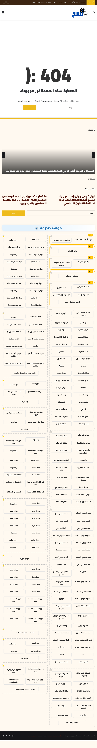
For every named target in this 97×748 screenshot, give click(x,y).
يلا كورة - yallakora (14, 481)
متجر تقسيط (61, 549)
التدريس (83, 460)
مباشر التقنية (61, 409)
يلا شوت (35, 239)
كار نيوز (61, 351)
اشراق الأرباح (61, 423)
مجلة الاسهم (83, 336)
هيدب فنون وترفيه (83, 501)
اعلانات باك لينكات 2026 (25, 632)
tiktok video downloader (14, 681)
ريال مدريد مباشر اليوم (36, 413)
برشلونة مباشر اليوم (14, 412)
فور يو (61, 598)
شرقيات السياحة (61, 416)
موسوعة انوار (83, 423)
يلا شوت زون (36, 651)
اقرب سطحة (14, 338)
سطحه (13, 317)
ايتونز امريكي (61, 528)
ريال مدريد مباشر (36, 254)
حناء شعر (61, 647)
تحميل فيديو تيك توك (14, 671)
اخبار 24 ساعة (61, 494)
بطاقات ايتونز (61, 625)
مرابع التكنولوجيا (61, 322)
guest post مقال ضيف (61, 675)
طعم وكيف (83, 402)
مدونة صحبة (83, 416)
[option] (48, 155)
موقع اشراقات (83, 294)
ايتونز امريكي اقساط (61, 591)
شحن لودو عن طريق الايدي (61, 617)
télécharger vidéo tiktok (25, 689)
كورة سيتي (13, 384)
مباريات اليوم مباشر (36, 247)
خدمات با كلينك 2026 (61, 698)
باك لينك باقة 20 (83, 690)
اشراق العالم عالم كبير (61, 460)
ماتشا (61, 654)
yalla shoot (13, 240)
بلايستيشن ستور (83, 632)
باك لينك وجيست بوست (83, 478)
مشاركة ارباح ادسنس (61, 240)
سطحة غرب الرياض (13, 331)
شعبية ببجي (83, 625)
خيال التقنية (83, 329)
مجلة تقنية (83, 487)
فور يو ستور (61, 564)
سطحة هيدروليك (14, 324)
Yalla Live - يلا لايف (14, 474)
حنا (83, 654)
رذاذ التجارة (61, 394)
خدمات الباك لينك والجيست (83, 674)
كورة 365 (35, 383)
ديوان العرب (61, 705)
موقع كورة (24, 558)
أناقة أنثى (61, 358)
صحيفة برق (61, 287)
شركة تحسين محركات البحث (61, 264)
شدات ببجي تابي (61, 520)
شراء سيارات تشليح (36, 353)
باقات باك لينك (61, 443)
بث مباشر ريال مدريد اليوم (14, 393)
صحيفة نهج (83, 351)
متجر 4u (83, 571)
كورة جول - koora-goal (35, 452)
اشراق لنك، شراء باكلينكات (83, 451)
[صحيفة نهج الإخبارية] (80, 12)
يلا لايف (24, 401)
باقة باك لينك (83, 261)
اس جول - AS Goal (14, 491)
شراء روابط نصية (83, 443)
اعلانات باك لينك (61, 715)
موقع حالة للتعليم (83, 494)
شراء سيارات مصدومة (13, 363)
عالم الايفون (83, 344)
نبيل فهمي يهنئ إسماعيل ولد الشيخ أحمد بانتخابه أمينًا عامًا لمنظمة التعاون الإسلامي (76, 200)
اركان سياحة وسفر (72, 301)
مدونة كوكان (61, 344)
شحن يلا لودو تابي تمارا (61, 583)
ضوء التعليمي (83, 286)
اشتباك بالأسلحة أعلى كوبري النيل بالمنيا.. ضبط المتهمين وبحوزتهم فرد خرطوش (58, 2)
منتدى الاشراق (83, 467)
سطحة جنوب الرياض (36, 338)
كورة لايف (35, 511)
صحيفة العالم (61, 501)
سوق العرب (83, 683)
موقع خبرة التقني (83, 358)
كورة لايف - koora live (35, 600)
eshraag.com (32, 735)
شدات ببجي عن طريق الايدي (61, 573)
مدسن (61, 365)
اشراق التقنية (61, 313)
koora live (14, 460)
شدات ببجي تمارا (61, 513)
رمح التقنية (83, 394)
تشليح (35, 346)
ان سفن (83, 322)
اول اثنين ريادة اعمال (83, 239)
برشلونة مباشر (14, 247)
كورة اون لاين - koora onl (35, 483)
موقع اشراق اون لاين (61, 294)
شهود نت (61, 402)
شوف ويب (61, 329)
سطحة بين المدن (35, 324)
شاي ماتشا (83, 661)
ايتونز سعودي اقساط (83, 535)
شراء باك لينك (83, 435)
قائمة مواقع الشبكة (55, 735)
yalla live (24, 429)
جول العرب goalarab (36, 391)
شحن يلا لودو (83, 615)
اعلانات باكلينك (72, 722)
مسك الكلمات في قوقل (83, 314)
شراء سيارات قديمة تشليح (24, 373)
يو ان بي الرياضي (61, 487)
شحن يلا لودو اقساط (61, 535)
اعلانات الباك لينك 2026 (61, 469)
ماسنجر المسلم (72, 275)
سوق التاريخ (61, 683)
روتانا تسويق (83, 373)
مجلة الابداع (61, 373)
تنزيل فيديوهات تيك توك (35, 681)
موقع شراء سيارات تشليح (13, 355)
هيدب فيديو (61, 387)
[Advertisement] (48, 40)
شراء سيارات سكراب (14, 346)
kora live (13, 503)
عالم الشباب (72, 250)
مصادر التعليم (61, 477)
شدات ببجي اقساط (83, 512)
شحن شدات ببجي (83, 605)
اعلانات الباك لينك (61, 450)
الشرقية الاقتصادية (61, 336)
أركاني (83, 409)
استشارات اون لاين (61, 380)
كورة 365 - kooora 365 (35, 491)
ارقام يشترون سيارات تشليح (35, 364)
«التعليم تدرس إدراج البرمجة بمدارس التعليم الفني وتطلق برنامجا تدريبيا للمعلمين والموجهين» (24, 200)
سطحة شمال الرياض (35, 331)
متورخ (83, 365)
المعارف (83, 387)
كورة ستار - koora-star (13, 442)
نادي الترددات (83, 380)
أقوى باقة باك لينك (83, 698)
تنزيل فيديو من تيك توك (35, 670)
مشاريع (83, 715)
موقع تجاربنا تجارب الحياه (83, 707)
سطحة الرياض (35, 316)
